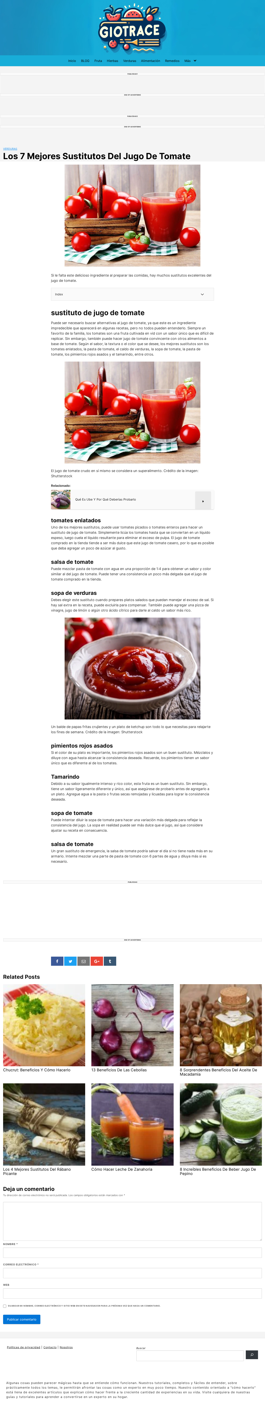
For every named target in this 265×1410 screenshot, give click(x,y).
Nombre (10, 1244)
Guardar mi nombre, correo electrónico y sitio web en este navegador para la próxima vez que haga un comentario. (84, 1306)
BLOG (85, 61)
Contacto (50, 1347)
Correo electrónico (21, 1264)
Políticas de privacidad (23, 1347)
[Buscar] (252, 1354)
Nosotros (66, 1347)
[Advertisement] (132, 911)
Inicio (72, 61)
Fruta (98, 61)
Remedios (172, 61)
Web (6, 1284)
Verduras (129, 61)
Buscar (141, 1348)
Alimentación (150, 61)
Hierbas (112, 61)
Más (187, 61)
